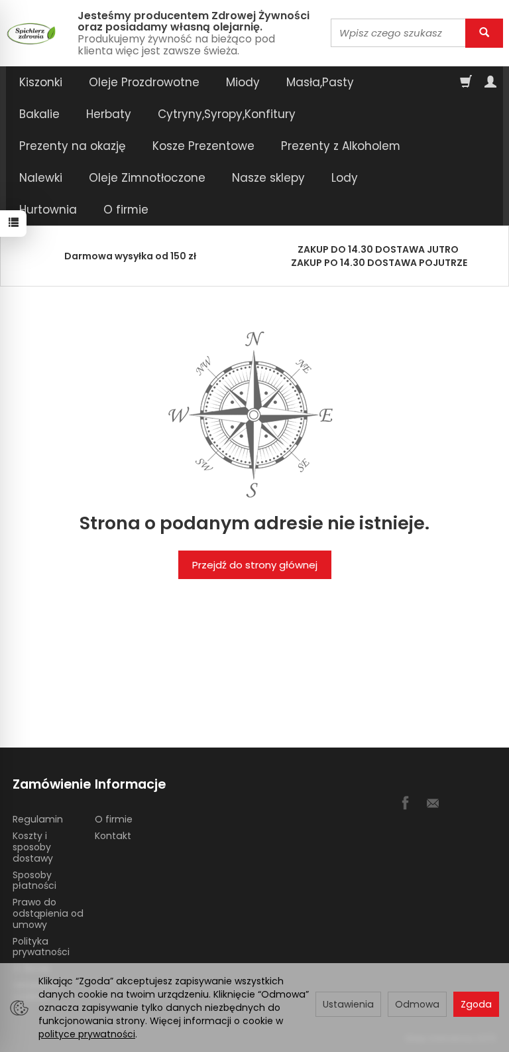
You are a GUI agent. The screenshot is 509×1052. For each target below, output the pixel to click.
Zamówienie (49, 784)
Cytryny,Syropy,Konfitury (227, 114)
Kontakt (113, 835)
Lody (344, 178)
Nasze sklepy (268, 178)
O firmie (125, 210)
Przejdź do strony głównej (254, 565)
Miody (243, 82)
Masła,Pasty (320, 82)
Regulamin (38, 819)
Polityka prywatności (41, 947)
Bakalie (39, 114)
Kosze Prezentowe (203, 146)
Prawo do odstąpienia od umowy (48, 913)
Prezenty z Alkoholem (340, 146)
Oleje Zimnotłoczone (147, 178)
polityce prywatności (86, 1034)
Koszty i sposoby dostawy (33, 847)
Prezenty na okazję (72, 146)
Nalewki (40, 178)
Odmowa (417, 1004)
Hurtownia (48, 210)
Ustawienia (348, 1004)
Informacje (130, 784)
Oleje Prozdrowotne (144, 82)
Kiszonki (40, 82)
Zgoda (476, 1004)
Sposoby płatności (34, 880)
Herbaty (108, 114)
